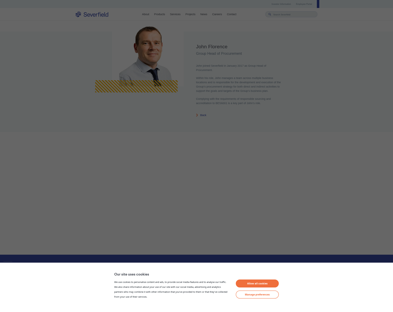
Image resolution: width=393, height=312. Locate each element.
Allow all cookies (257, 283)
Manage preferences (257, 294)
